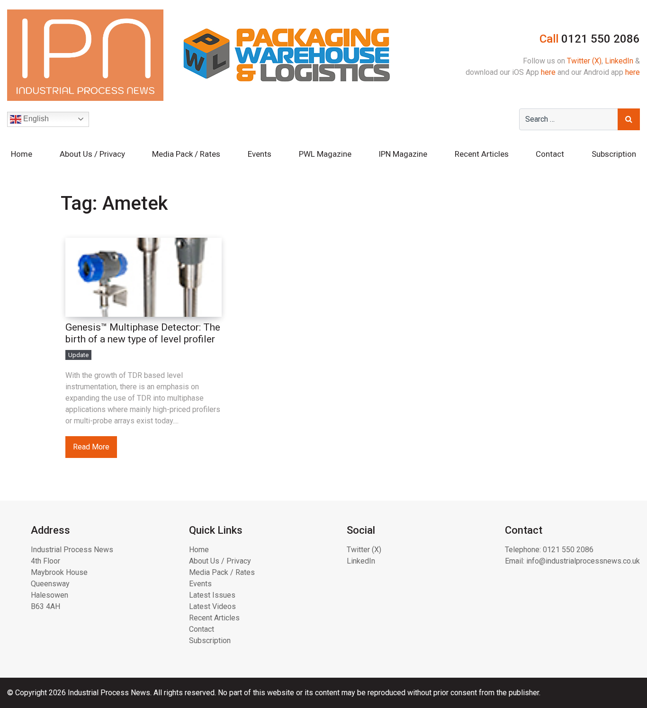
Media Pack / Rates (186, 154)
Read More (91, 446)
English (35, 119)
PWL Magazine (325, 154)
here (548, 72)
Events (259, 154)
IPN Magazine (402, 154)
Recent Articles (482, 154)
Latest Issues (212, 595)
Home (21, 154)
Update (78, 354)
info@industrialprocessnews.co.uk (583, 560)
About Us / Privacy (92, 154)
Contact (550, 154)
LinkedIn (619, 60)
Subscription (614, 154)
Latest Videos (212, 606)
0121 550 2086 (568, 549)
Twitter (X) (584, 60)
